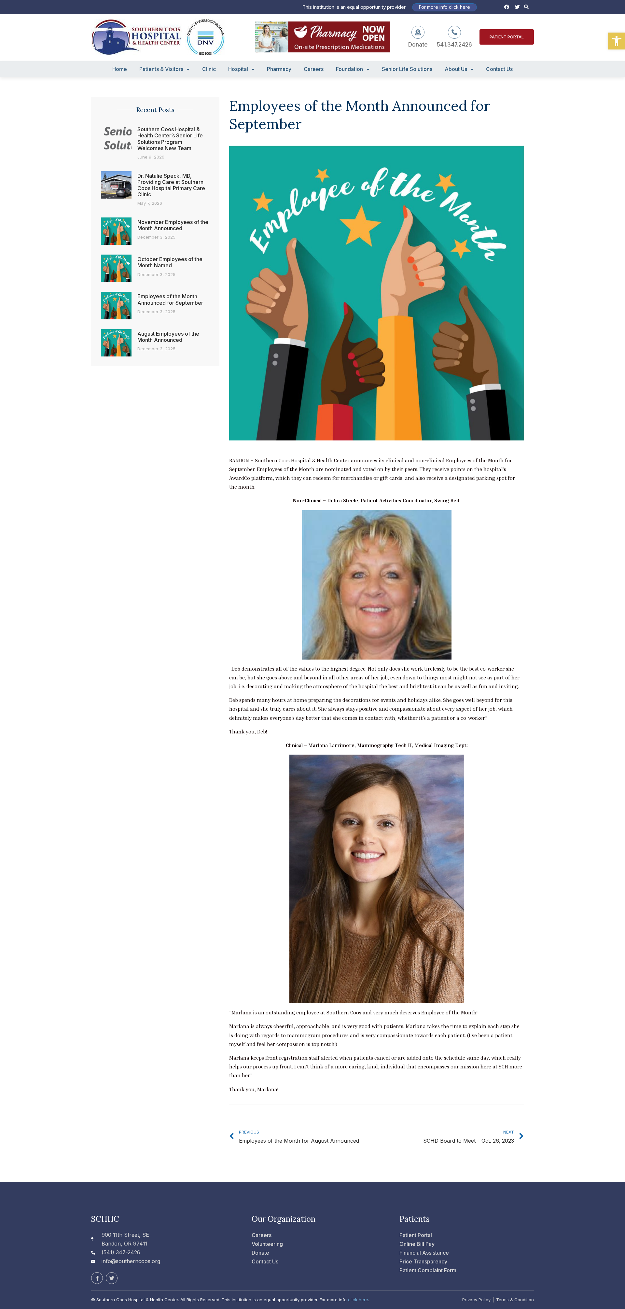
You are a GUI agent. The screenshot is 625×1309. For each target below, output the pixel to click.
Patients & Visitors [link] (161, 69)
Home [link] (119, 69)
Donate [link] (418, 44)
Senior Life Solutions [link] (407, 69)
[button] (526, 7)
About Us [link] (456, 69)
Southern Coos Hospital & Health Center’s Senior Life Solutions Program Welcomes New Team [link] (170, 138)
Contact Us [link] (499, 69)
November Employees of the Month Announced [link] (172, 225)
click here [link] (358, 1299)
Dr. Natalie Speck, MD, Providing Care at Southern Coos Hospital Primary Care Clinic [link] (171, 185)
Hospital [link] (238, 69)
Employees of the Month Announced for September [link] (170, 299)
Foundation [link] (349, 69)
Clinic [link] (209, 69)
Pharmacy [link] (279, 69)
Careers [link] (314, 69)
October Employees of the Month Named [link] (169, 262)
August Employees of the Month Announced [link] (168, 336)
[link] (616, 41)
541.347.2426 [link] (454, 44)
